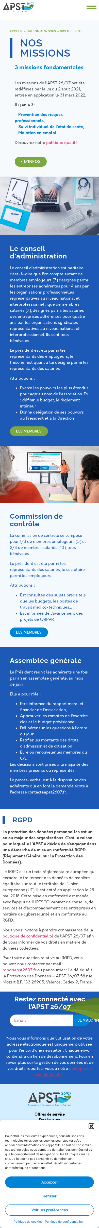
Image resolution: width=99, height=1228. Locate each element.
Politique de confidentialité (64, 1221)
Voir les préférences (49, 1210)
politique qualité (62, 143)
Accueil (16, 31)
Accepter (49, 1182)
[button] (91, 1126)
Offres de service (50, 1114)
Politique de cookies (28, 1221)
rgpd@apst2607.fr (19, 970)
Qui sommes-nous (41, 31)
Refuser (50, 1196)
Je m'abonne (83, 1020)
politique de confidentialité (28, 936)
